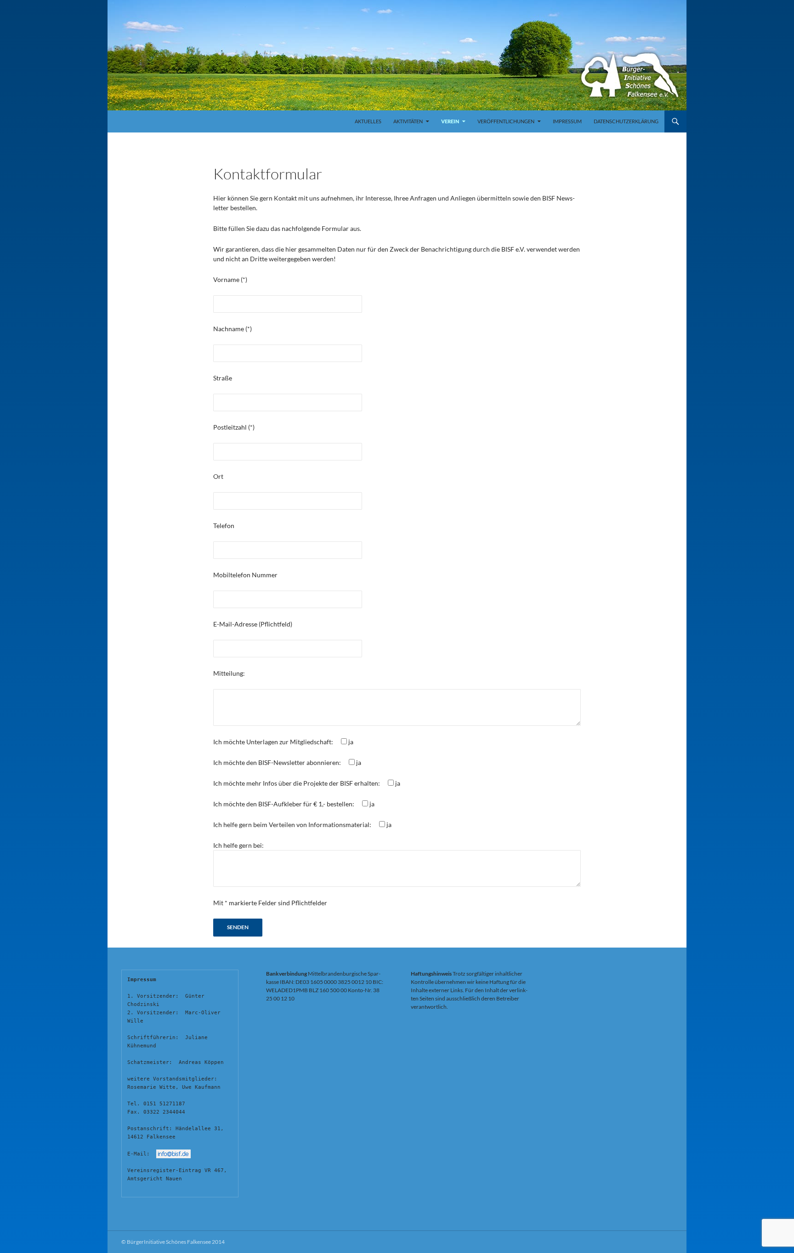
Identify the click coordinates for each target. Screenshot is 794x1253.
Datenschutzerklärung (626, 121)
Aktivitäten (408, 121)
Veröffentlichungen (505, 121)
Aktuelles (368, 121)
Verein (450, 121)
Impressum (567, 121)
